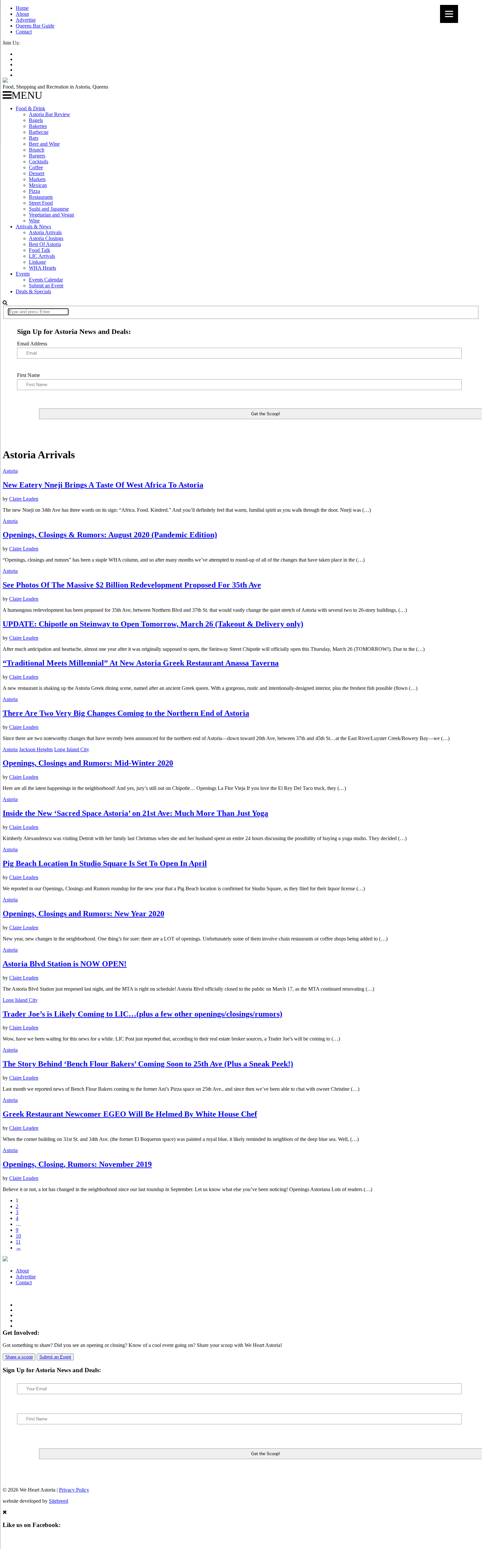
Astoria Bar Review (49, 114)
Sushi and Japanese (49, 209)
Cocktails (38, 161)
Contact (24, 31)
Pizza (34, 191)
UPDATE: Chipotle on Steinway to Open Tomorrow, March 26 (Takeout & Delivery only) (153, 624)
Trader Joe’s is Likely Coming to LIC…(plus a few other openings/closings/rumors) (142, 1014)
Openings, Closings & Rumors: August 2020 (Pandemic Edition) (110, 534)
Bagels (36, 120)
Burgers (37, 155)
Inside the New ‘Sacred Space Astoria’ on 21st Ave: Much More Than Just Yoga (135, 813)
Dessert (36, 173)
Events (23, 274)
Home (22, 8)
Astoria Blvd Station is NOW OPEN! (65, 964)
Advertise (26, 20)
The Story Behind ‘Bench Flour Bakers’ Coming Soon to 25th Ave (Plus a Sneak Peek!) (148, 1064)
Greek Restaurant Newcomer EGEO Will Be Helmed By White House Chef (130, 1114)
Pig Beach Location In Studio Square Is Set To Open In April (105, 863)
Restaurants (41, 197)
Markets (37, 179)
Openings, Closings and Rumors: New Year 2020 (83, 913)
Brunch (36, 150)
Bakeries (38, 126)
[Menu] (449, 14)
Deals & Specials (33, 291)
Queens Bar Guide (35, 26)
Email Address (32, 343)
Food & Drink (30, 108)
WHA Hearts (42, 268)
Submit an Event (46, 285)
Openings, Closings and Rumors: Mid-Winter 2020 (88, 763)
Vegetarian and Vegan (51, 214)
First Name (28, 375)
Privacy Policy (74, 1490)
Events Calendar (46, 279)
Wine (34, 220)
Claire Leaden (23, 499)
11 (18, 1242)
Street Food (41, 203)
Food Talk (39, 250)
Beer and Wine (44, 144)
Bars (33, 138)
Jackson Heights (36, 749)
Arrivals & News (33, 226)
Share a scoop (19, 1356)
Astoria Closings (46, 238)
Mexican (38, 185)
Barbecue (39, 132)
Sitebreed (58, 1501)
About (22, 14)
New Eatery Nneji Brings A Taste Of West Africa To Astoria (103, 485)
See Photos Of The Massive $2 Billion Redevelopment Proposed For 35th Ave (132, 585)
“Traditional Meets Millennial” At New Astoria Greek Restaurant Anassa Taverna (141, 663)
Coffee (36, 167)
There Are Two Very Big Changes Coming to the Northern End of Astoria (126, 713)
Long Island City (71, 749)
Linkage (37, 262)
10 (18, 1236)
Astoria (10, 471)
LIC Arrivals (42, 256)
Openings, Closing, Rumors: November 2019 (77, 1164)
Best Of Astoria (45, 244)
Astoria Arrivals (45, 232)
